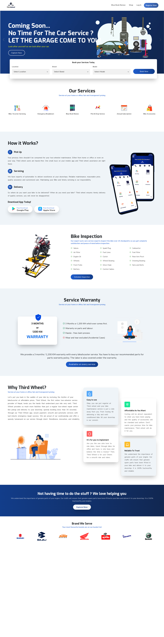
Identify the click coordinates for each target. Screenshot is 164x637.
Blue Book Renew (118, 5)
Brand (54, 67)
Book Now (144, 71)
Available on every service (82, 364)
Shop (131, 5)
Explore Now (16, 53)
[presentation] (4, 40)
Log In (139, 5)
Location (15, 67)
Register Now (151, 5)
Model (95, 67)
